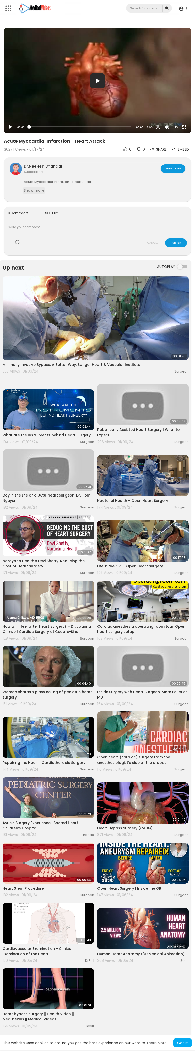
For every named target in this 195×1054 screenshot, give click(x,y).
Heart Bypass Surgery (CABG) (125, 828)
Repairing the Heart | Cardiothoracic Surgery (44, 762)
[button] (182, 8)
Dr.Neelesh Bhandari (44, 166)
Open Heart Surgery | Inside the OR (129, 888)
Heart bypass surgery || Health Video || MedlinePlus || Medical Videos (38, 1016)
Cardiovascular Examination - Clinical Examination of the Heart (37, 951)
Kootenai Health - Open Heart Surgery (132, 500)
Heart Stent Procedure (23, 888)
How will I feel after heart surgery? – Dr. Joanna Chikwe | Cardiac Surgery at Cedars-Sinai (47, 629)
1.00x (150, 127)
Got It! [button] (182, 1042)
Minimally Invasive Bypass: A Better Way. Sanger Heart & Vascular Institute (71, 364)
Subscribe (173, 168)
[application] (97, 80)
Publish (176, 243)
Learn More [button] (157, 1042)
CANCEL (152, 243)
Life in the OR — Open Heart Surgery (130, 566)
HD (176, 127)
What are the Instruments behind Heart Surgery (47, 435)
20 (158, 127)
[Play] (10, 127)
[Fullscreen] (184, 127)
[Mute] (166, 127)
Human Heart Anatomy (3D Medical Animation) (141, 953)
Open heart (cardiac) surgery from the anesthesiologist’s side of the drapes (133, 760)
